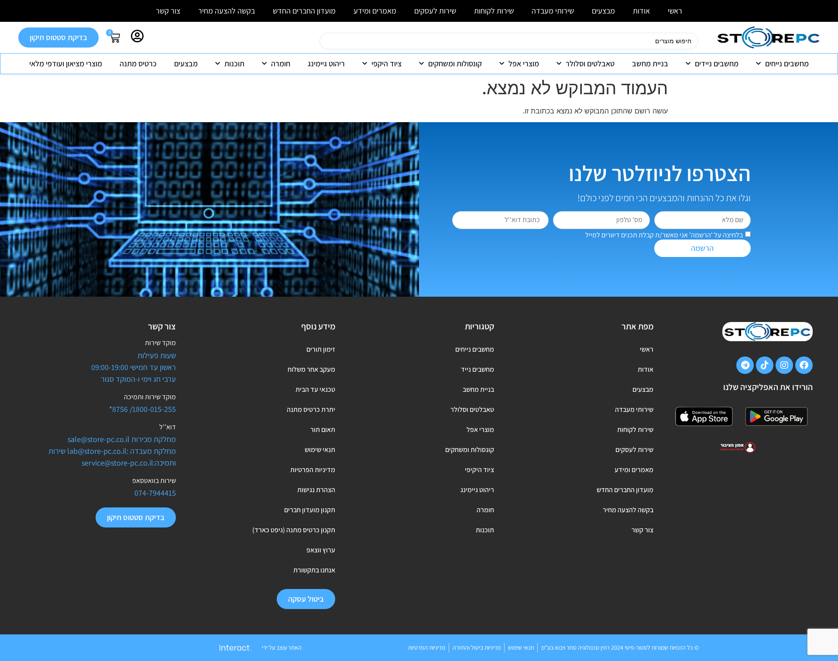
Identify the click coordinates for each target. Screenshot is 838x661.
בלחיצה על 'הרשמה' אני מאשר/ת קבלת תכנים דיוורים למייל (664, 234)
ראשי (675, 11)
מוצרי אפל (523, 63)
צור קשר (168, 11)
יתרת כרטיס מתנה (311, 409)
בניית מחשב (650, 63)
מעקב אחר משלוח (311, 369)
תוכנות (234, 63)
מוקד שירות (160, 342)
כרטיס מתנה (138, 63)
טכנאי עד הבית (315, 389)
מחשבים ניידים (716, 63)
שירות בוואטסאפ (154, 480)
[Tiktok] (764, 365)
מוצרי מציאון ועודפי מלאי (65, 63)
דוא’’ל (167, 427)
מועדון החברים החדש (304, 11)
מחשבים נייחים (787, 63)
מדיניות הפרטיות (312, 469)
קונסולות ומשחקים (455, 63)
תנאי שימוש (320, 449)
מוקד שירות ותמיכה (150, 396)
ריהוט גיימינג (326, 63)
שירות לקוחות (494, 11)
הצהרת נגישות (316, 489)
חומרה (280, 63)
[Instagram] (784, 365)
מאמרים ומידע (375, 11)
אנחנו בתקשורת (314, 570)
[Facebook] (804, 365)
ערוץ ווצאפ (320, 550)
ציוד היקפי (386, 63)
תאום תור (322, 429)
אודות (641, 11)
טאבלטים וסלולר (590, 63)
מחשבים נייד (477, 369)
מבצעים (603, 11)
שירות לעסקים (435, 11)
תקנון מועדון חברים (309, 509)
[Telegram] (745, 365)
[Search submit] (308, 41)
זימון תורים (320, 349)
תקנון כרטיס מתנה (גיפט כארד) (293, 529)
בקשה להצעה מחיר (226, 11)
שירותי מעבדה (553, 11)
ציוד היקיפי (479, 469)
